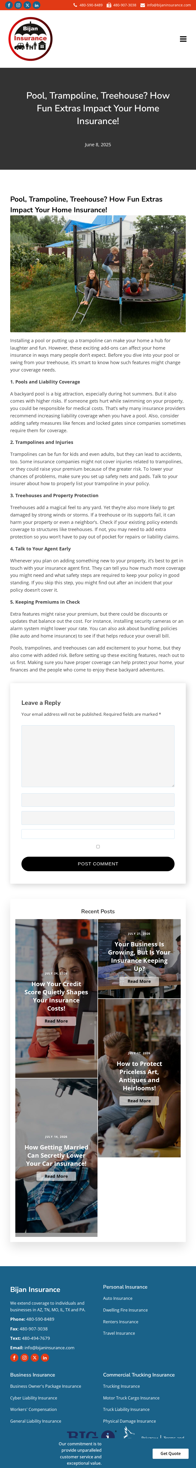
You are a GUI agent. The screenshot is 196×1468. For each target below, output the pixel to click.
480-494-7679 (30, 1338)
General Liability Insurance (35, 1421)
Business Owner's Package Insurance (45, 1386)
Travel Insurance (119, 1333)
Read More (56, 1021)
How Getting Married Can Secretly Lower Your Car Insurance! (56, 1155)
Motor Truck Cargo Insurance (131, 1398)
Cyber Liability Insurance (33, 1398)
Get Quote (171, 1453)
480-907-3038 (124, 5)
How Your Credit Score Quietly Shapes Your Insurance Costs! (56, 996)
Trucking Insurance (121, 1386)
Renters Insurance (120, 1322)
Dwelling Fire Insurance (125, 1310)
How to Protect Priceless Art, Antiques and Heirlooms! (139, 1076)
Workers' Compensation (33, 1409)
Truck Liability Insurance (126, 1409)
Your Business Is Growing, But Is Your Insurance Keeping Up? (139, 956)
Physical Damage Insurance (129, 1421)
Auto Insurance (117, 1298)
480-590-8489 (91, 5)
